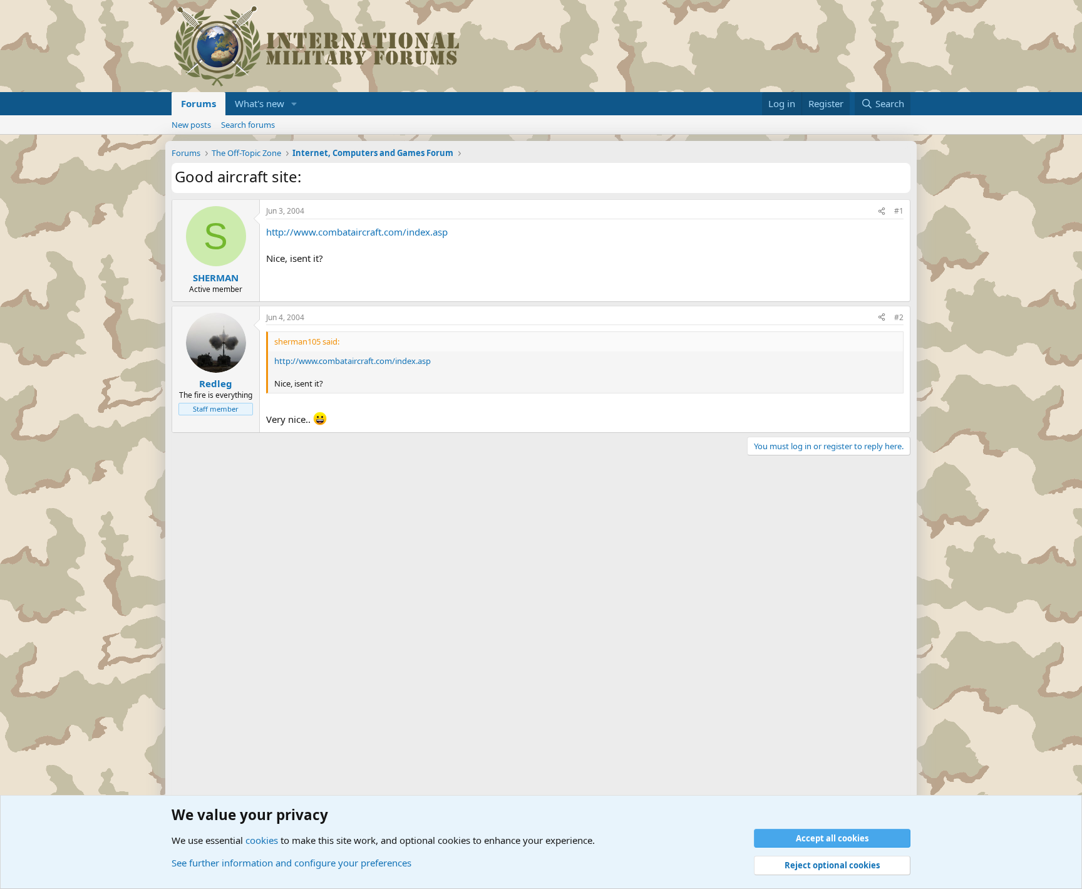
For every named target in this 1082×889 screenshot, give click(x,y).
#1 (899, 210)
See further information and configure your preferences (291, 862)
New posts (191, 124)
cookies (261, 840)
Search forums (248, 124)
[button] (294, 103)
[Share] (881, 211)
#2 (899, 317)
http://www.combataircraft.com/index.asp (357, 232)
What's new (259, 103)
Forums (198, 103)
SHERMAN (216, 277)
